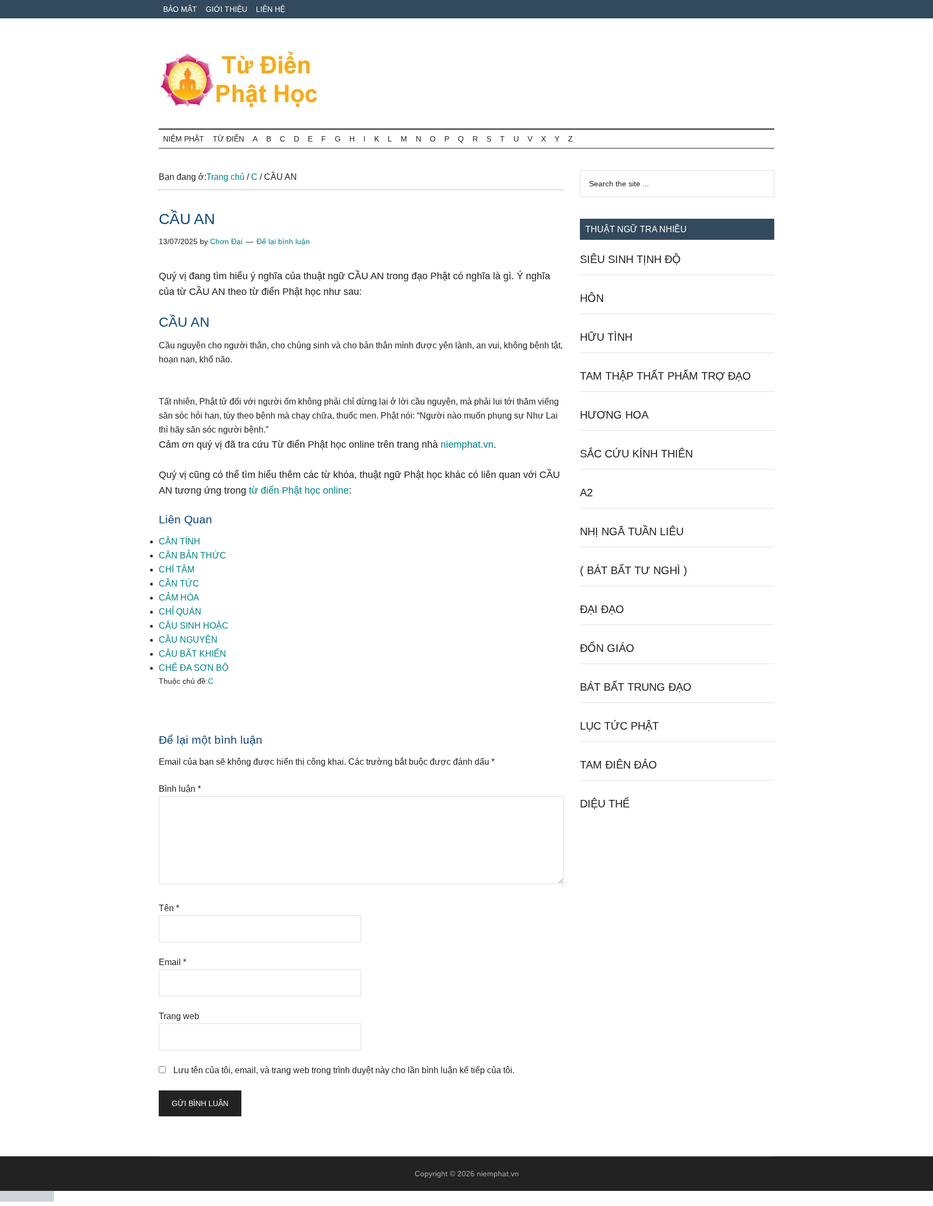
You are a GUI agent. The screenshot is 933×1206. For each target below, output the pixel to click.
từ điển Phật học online (299, 490)
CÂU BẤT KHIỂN (192, 653)
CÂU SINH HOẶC (193, 625)
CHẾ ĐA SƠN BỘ (193, 667)
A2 (586, 492)
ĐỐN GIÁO (607, 648)
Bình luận (180, 788)
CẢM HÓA (179, 597)
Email (172, 962)
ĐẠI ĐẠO (602, 609)
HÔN (592, 298)
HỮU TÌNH (606, 337)
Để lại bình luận (283, 241)
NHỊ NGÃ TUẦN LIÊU (632, 531)
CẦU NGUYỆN (188, 639)
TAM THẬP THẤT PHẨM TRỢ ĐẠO (665, 376)
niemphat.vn (467, 444)
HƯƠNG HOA (614, 415)
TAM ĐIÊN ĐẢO (618, 765)
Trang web (179, 1016)
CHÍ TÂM (176, 569)
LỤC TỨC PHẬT (619, 726)
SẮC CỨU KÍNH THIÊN (636, 454)
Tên (169, 908)
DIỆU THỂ (605, 804)
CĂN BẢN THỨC (192, 555)
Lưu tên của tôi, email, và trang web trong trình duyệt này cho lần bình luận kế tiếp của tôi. (344, 1070)
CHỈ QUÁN (180, 611)
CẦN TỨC (179, 583)
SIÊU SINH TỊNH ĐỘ (630, 259)
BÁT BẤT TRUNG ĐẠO (636, 687)
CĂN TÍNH (179, 541)
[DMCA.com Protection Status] (27, 1198)
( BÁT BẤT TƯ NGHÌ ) (633, 570)
